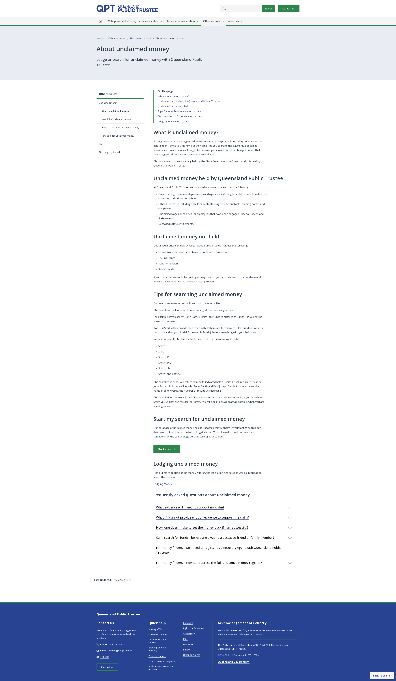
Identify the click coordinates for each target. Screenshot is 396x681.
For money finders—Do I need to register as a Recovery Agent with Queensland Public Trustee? (218, 550)
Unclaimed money (140, 38)
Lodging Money (162, 484)
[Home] (100, 21)
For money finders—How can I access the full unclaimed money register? (209, 563)
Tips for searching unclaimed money (179, 111)
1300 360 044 (111, 644)
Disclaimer (188, 644)
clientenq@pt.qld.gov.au (116, 650)
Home (100, 38)
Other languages (191, 654)
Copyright (188, 622)
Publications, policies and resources (161, 668)
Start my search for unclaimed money (180, 116)
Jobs (185, 638)
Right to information (193, 628)
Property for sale (157, 655)
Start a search (166, 449)
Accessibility (189, 633)
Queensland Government (234, 661)
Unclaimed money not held (173, 106)
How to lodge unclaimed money (117, 135)
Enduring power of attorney (157, 649)
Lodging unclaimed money (173, 121)
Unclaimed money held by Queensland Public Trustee (189, 101)
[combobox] (241, 8)
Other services (116, 38)
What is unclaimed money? (173, 96)
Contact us (288, 8)
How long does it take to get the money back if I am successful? (202, 527)
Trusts (102, 143)
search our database (243, 277)
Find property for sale (110, 152)
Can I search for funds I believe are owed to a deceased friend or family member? (215, 537)
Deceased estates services (157, 641)
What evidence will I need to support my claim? (190, 507)
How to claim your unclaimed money (120, 127)
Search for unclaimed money (116, 119)
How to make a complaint (161, 661)
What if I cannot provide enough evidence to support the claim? (202, 517)
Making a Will (155, 629)
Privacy (186, 649)
